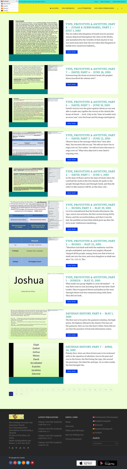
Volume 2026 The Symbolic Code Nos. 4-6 (50, 423)
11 (69, 390)
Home (68, 422)
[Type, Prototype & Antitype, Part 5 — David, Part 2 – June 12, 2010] (36, 145)
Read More (72, 52)
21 (16, 394)
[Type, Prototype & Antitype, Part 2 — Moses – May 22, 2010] (36, 251)
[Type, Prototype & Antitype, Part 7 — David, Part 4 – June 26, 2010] (36, 79)
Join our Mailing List (74, 435)
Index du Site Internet (119, 1)
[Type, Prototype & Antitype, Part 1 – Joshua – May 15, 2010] (36, 287)
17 (100, 390)
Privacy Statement (73, 439)
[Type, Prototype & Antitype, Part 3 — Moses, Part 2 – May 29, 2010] (36, 215)
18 (106, 390)
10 (64, 390)
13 (79, 390)
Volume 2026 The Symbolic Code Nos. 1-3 (50, 430)
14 (85, 390)
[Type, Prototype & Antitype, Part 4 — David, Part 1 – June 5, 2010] (36, 182)
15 (90, 390)
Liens (96, 1)
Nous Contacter (105, 1)
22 (21, 394)
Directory (69, 426)
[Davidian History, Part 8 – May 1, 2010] (36, 324)
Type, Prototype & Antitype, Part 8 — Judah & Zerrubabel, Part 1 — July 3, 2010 (90, 27)
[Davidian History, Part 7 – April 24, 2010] (36, 363)
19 (111, 390)
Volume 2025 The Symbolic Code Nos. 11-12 (50, 436)
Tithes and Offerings (74, 430)
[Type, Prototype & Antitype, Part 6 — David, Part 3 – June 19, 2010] (36, 112)
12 (74, 390)
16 (95, 390)
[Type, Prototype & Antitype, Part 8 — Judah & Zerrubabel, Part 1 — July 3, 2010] (36, 40)
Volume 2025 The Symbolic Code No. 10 (50, 443)
